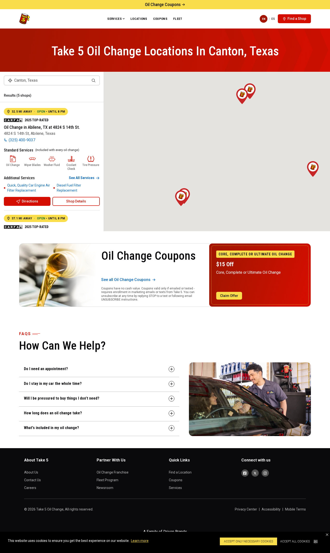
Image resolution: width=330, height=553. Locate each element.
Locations (138, 19)
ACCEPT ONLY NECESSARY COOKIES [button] (248, 541)
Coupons (160, 19)
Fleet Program (107, 480)
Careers (30, 488)
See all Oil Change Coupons (126, 279)
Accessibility (271, 509)
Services (114, 19)
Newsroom (105, 488)
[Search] (93, 80)
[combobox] (51, 80)
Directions (30, 201)
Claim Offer (229, 296)
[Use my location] (10, 80)
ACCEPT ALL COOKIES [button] (295, 541)
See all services (81, 178)
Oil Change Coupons (163, 4)
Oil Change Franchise (113, 472)
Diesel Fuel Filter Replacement (69, 187)
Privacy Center (246, 509)
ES (273, 19)
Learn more (140, 541)
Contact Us (32, 480)
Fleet (177, 19)
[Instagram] (265, 473)
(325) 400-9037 (22, 140)
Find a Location (180, 472)
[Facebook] (245, 473)
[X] (255, 473)
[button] (327, 535)
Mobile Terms (295, 509)
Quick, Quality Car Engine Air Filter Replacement (28, 187)
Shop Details (76, 201)
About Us (31, 472)
